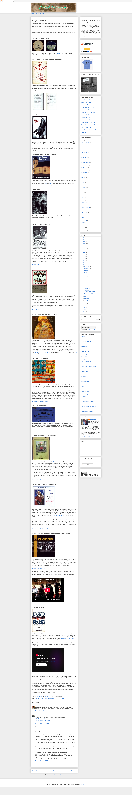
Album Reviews (85, 142)
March (86, 296)
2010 (84, 305)
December (87, 266)
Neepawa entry (56, 461)
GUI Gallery (84, 356)
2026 (84, 237)
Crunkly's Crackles (85, 349)
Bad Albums (38, 698)
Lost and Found (85, 195)
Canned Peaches (85, 159)
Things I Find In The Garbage (88, 406)
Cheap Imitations (85, 162)
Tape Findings (84, 394)
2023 (84, 241)
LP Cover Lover (85, 364)
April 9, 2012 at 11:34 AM (41, 710)
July (85, 276)
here (68, 54)
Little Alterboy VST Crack (41, 718)
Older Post (73, 771)
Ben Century (93, 419)
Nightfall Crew (84, 371)
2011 (84, 303)
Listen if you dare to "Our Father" (40, 528)
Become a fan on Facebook (37, 13)
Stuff (82, 217)
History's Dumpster (86, 359)
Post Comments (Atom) (57, 774)
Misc (82, 197)
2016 (84, 256)
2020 (84, 248)
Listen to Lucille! (36, 264)
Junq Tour (58, 698)
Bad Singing (45, 698)
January (86, 300)
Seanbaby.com (85, 391)
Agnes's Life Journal (86, 102)
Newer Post (35, 771)
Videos (63, 698)
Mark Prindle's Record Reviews (88, 366)
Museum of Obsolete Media (88, 369)
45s (82, 140)
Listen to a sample (85, 92)
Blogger (82, 784)
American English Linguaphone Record (89, 291)
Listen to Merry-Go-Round (38, 220)
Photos (83, 205)
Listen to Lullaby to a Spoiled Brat (40, 401)
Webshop (83, 132)
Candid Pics (84, 157)
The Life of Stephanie (86, 127)
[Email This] (55, 696)
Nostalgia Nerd (85, 374)
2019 (84, 250)
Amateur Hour (84, 145)
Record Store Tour (85, 210)
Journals (83, 185)
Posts (84, 462)
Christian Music (52, 698)
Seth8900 (37, 705)
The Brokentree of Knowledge (88, 124)
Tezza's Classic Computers (87, 401)
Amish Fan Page (85, 104)
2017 (84, 254)
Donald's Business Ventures (88, 107)
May (85, 281)
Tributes (83, 225)
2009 (84, 307)
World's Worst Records (87, 411)
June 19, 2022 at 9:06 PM (41, 760)
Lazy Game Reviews (86, 361)
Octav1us (83, 376)
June (85, 279)
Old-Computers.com (86, 384)
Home (54, 771)
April (85, 283)
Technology (84, 220)
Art (82, 147)
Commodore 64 (85, 170)
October (86, 270)
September (87, 272)
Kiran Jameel (38, 713)
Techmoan (83, 396)
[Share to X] (58, 696)
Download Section (85, 109)
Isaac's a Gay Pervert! (86, 114)
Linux (82, 192)
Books (82, 155)
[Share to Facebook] (60, 696)
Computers (84, 172)
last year (59, 53)
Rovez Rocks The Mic (89, 285)
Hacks (82, 182)
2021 (84, 245)
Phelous (83, 386)
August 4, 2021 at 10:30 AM (42, 723)
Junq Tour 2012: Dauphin (90, 293)
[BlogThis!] (57, 696)
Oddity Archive (84, 379)
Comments (86, 464)
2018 (84, 252)
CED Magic (84, 346)
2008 (84, 309)
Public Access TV (85, 207)
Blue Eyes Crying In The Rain (39, 479)
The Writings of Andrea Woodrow (89, 129)
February (86, 298)
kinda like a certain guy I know (42, 352)
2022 (84, 243)
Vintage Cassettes (85, 409)
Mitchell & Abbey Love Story (88, 122)
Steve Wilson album (57, 515)
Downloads (84, 175)
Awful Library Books (86, 339)
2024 (84, 239)
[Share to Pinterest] (61, 696)
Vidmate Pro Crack (39, 721)
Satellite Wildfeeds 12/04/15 (88, 287)
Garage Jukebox (85, 180)
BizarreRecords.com (86, 341)
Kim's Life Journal (85, 117)
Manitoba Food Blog (86, 119)
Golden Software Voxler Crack (42, 720)
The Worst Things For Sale (87, 404)
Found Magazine (85, 354)
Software (83, 215)
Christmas (83, 167)
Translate (93, 329)
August (86, 274)
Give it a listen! (35, 431)
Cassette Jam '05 (85, 344)
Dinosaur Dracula (85, 351)
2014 (84, 260)
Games (83, 177)
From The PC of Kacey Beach (88, 112)
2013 (84, 262)
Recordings (84, 212)
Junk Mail (83, 187)
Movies (83, 200)
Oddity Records (85, 381)
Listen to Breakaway (37, 309)
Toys (82, 222)
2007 (84, 311)
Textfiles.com (84, 399)
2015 (84, 258)
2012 (84, 264)
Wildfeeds (83, 230)
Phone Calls (84, 202)
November (87, 268)
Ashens (83, 336)
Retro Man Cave (85, 389)
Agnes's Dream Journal (87, 99)
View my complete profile (87, 436)
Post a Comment (38, 764)
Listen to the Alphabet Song (38, 568)
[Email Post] (52, 696)
